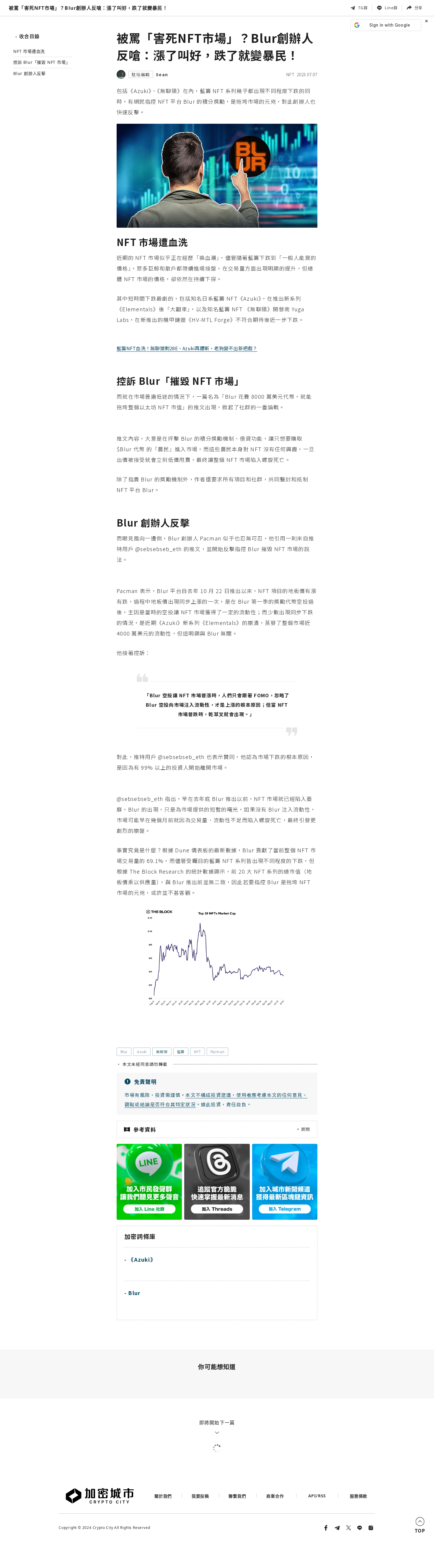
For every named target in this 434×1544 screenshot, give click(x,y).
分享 (418, 7)
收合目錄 (27, 36)
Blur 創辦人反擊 (29, 73)
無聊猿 (161, 1051)
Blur (124, 1051)
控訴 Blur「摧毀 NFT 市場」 (41, 62)
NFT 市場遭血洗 (29, 51)
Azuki (142, 1051)
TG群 (363, 7)
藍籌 (181, 1051)
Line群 (391, 7)
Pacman (218, 1051)
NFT (290, 74)
